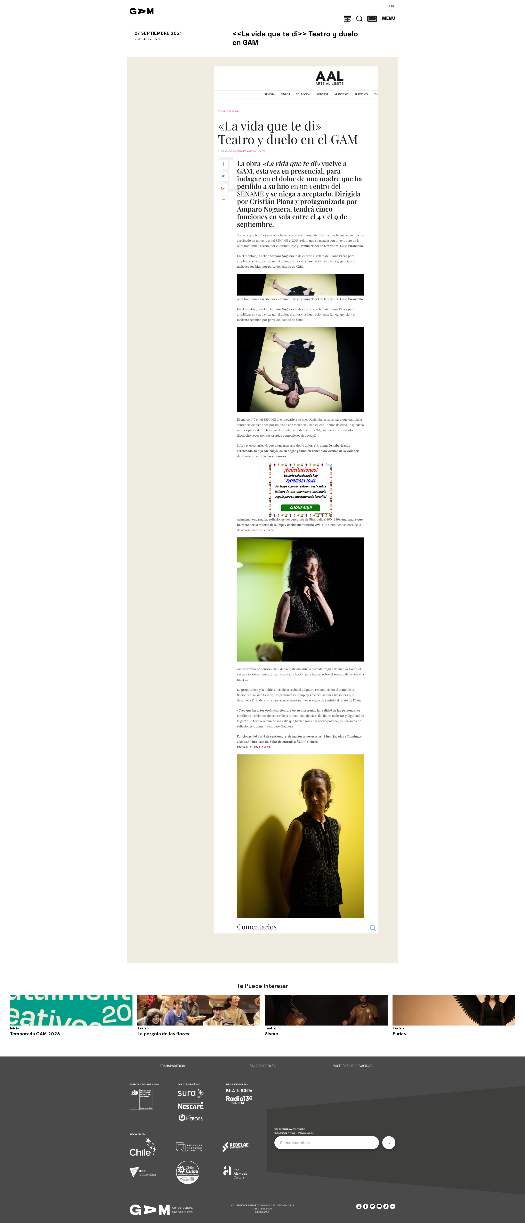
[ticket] (372, 18)
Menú (388, 18)
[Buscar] (359, 18)
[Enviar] (388, 1142)
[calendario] (347, 18)
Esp (391, 6)
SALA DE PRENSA (263, 1066)
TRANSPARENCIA (172, 1066)
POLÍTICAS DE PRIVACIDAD (353, 1066)
